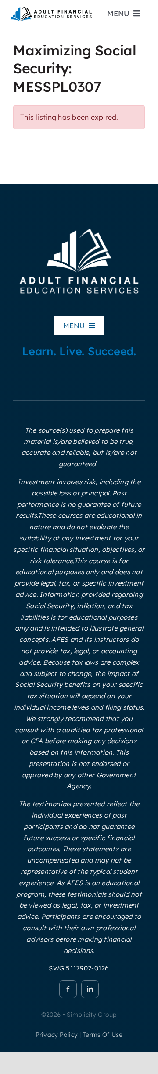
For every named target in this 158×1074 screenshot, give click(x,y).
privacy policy (57, 1035)
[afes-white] (79, 227)
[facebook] (68, 989)
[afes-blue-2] (51, 9)
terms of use (102, 1035)
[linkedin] (90, 989)
